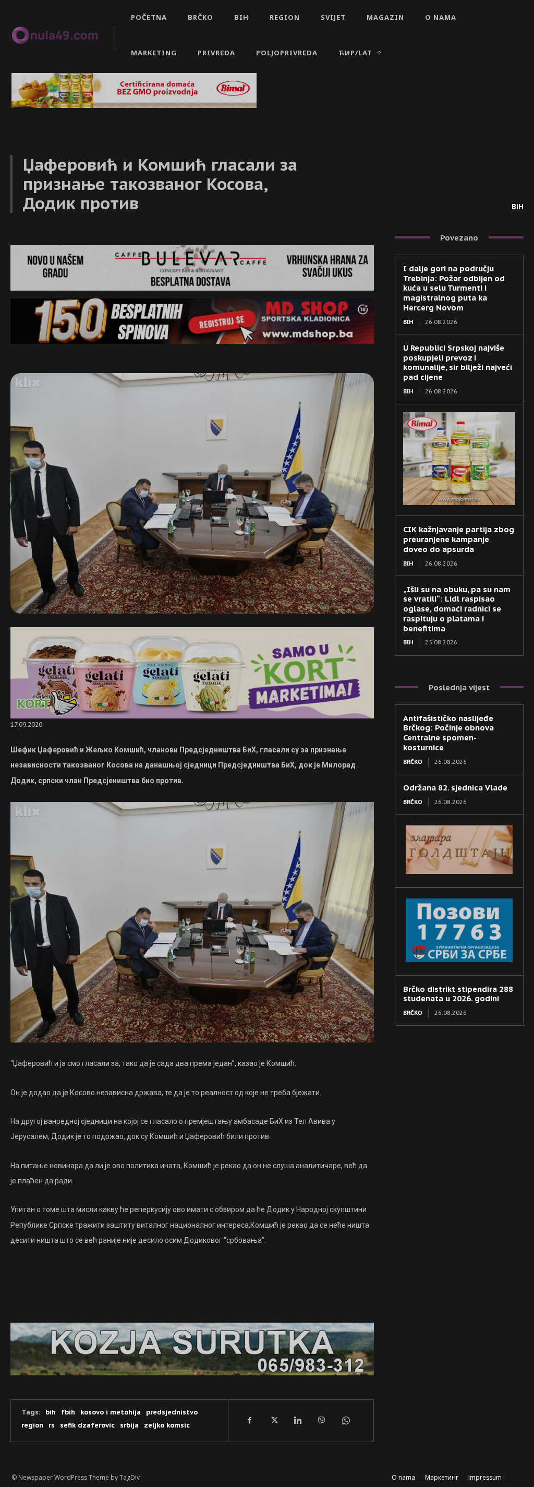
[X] (273, 1420)
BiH (518, 206)
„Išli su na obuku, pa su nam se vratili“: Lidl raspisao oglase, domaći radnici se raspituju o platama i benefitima (457, 608)
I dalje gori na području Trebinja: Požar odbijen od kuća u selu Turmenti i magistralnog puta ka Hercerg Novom (454, 288)
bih (50, 1412)
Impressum (485, 1477)
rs (51, 1425)
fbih (68, 1412)
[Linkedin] (297, 1420)
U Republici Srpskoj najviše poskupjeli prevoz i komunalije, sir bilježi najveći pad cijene (457, 362)
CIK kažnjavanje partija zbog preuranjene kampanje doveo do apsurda (458, 539)
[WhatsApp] (345, 1420)
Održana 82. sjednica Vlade (455, 788)
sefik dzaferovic (87, 1425)
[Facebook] (249, 1420)
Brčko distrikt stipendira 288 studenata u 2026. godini (458, 994)
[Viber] (321, 1420)
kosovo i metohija (110, 1412)
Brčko (412, 761)
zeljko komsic (167, 1425)
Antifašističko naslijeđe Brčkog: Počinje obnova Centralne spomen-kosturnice (448, 732)
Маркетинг (441, 1477)
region (32, 1425)
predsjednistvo (172, 1412)
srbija (129, 1425)
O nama (403, 1477)
